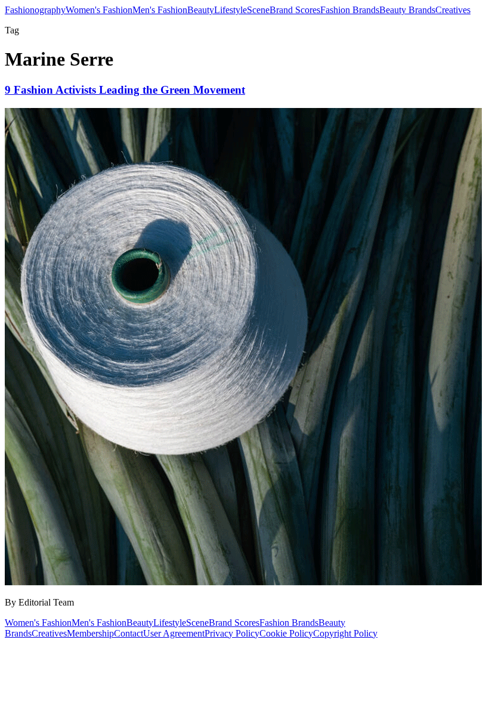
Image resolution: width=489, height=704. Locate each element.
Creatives (453, 10)
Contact (128, 633)
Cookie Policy (286, 633)
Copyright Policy (345, 633)
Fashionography (35, 10)
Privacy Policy (232, 633)
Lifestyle (230, 10)
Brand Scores (295, 10)
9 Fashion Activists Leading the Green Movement (125, 90)
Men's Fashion (159, 10)
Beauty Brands (407, 10)
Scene (258, 10)
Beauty (200, 10)
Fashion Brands (349, 10)
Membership (90, 633)
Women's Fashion (99, 10)
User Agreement (174, 633)
